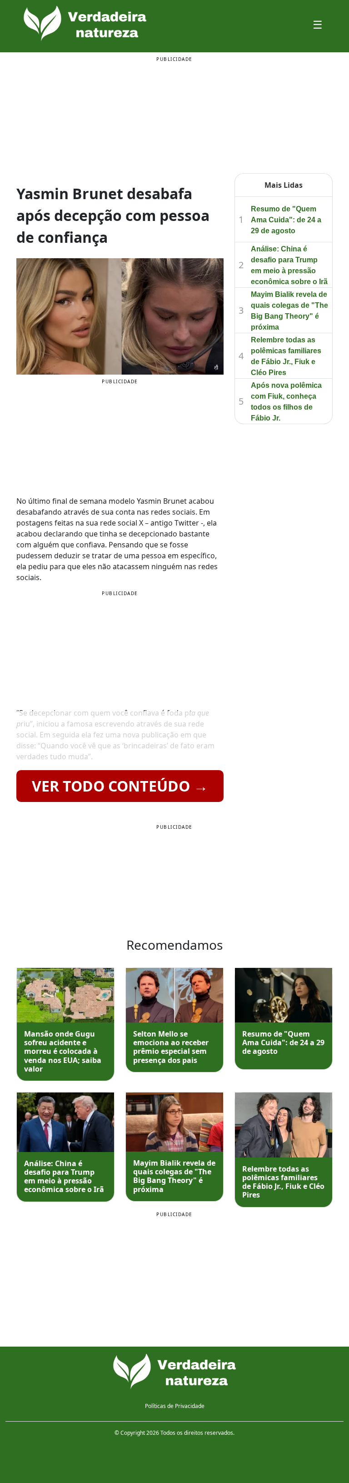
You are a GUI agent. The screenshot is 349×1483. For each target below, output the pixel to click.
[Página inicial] (174, 1372)
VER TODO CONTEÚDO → (120, 786)
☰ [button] (318, 24)
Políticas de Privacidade (174, 1406)
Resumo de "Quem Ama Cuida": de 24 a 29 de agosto (286, 220)
